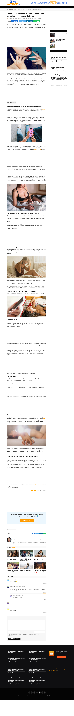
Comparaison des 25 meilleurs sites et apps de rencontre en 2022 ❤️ (40, 571)
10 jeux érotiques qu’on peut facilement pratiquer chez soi (58, 68)
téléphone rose (25, 170)
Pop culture (18, 6)
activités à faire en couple (53, 667)
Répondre (44, 583)
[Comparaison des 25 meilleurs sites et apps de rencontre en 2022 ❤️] (40, 565)
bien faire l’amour (37, 149)
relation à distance (18, 71)
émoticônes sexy (10, 121)
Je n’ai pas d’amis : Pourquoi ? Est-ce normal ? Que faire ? (12, 571)
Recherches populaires (43, 695)
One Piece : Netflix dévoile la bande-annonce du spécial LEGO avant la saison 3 (16, 670)
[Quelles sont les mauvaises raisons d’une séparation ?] (26, 565)
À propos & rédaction (30, 695)
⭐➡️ (26, 520)
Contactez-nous (61, 656)
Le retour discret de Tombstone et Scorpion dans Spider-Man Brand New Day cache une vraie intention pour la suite (16, 666)
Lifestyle (39, 6)
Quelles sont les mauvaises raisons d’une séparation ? (25, 571)
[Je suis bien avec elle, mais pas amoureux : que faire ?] (40, 553)
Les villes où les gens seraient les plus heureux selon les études (16, 681)
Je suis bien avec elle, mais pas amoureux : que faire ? (40, 559)
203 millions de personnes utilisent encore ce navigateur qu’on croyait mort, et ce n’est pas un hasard (16, 673)
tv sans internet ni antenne (57, 669)
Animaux (34, 6)
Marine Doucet (12, 18)
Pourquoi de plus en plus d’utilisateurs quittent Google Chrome (16, 652)
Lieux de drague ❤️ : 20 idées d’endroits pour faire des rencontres (58, 65)
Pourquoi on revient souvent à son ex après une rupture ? (61, 34)
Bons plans (60, 6)
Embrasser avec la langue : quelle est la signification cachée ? (57, 61)
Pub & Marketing (10, 6)
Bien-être (54, 6)
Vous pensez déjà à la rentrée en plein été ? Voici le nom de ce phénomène (16, 659)
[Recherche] (66, 7)
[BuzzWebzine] (13, 3)
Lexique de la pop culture (58, 665)
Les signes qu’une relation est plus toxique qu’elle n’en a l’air (61, 45)
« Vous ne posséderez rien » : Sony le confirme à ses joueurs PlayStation (16, 678)
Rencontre (44, 6)
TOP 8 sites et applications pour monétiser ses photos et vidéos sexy (59, 55)
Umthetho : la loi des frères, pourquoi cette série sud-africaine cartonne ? (16, 662)
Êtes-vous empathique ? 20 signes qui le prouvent (12, 559)
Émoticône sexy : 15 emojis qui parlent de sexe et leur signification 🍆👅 (16, 684)
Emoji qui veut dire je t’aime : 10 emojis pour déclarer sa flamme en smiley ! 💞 (58, 82)
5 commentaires (29, 18)
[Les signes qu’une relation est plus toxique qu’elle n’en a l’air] (52, 46)
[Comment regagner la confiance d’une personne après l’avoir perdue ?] (26, 553)
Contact (55, 695)
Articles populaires (37, 695)
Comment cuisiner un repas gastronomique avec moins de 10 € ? (16, 655)
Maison (29, 6)
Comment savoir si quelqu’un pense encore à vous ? (61, 40)
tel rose (43, 109)
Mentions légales (50, 695)
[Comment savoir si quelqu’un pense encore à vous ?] (52, 41)
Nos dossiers (51, 665)
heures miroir (55, 670)
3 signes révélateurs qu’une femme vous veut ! (59, 85)
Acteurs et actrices (61, 666)
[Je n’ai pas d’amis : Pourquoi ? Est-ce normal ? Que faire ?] (13, 565)
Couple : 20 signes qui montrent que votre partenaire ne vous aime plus (58, 75)
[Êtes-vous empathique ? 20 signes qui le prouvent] (13, 553)
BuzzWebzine (9, 9)
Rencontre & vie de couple (15, 9)
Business (49, 6)
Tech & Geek (24, 6)
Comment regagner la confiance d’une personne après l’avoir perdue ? (25, 559)
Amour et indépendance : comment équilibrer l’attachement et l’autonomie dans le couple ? (59, 71)
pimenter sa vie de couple (38, 484)
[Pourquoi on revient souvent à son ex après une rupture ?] (52, 35)
